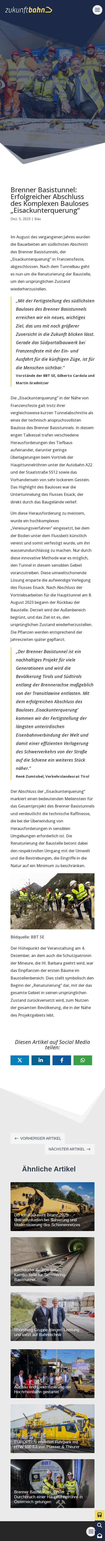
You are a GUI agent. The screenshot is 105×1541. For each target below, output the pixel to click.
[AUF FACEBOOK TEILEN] (61, 1060)
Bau (37, 218)
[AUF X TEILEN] (19, 1060)
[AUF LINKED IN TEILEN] (41, 1060)
